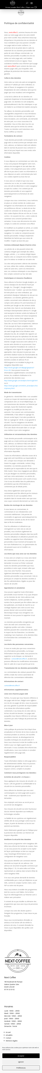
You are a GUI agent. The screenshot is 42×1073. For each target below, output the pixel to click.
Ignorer (21, 1062)
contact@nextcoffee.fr (19, 659)
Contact (8, 1038)
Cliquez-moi (30, 7)
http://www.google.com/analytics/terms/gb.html (20, 381)
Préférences (21, 1068)
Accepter (21, 1056)
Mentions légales (12, 1041)
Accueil (8, 1032)
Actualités (9, 1035)
